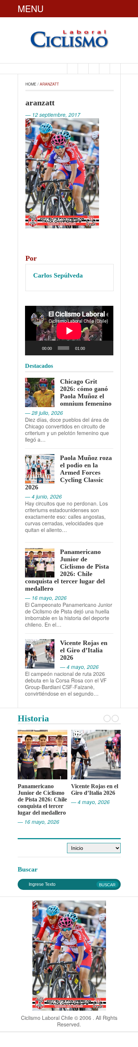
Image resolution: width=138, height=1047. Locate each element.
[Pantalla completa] (104, 348)
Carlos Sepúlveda (58, 275)
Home (30, 84)
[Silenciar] (92, 348)
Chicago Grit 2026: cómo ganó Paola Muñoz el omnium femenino (86, 392)
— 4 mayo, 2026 (90, 801)
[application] (69, 330)
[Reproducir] (34, 348)
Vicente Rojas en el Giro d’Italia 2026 (83, 650)
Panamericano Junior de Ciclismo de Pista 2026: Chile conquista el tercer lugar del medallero (67, 570)
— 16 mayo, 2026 (38, 821)
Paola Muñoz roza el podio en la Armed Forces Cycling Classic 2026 (68, 472)
